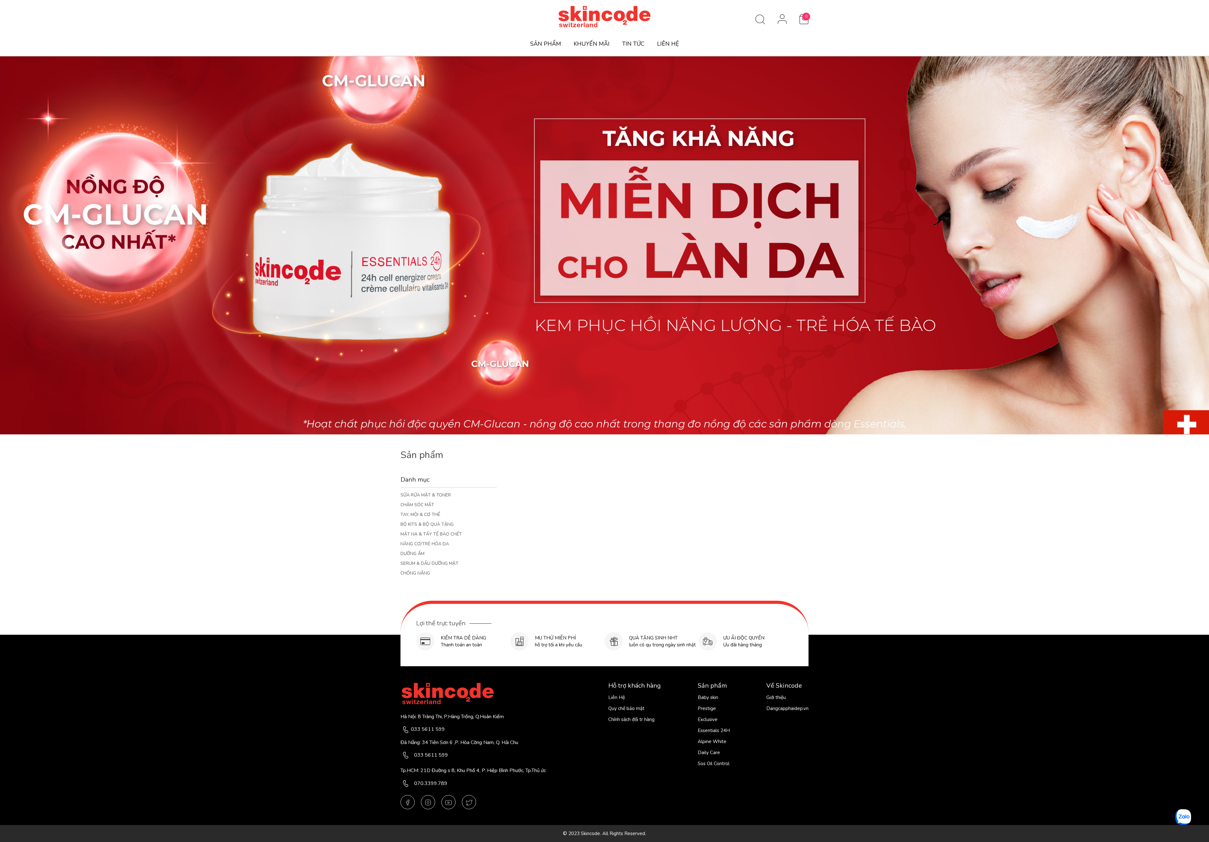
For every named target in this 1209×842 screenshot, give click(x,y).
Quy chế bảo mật (626, 708)
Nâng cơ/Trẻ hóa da (424, 544)
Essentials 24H (714, 730)
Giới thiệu (776, 697)
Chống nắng (415, 573)
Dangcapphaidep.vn (787, 708)
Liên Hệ (616, 697)
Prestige (707, 708)
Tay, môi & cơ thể (420, 515)
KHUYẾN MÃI (592, 44)
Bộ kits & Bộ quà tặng (427, 524)
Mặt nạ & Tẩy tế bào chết (431, 534)
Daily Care (709, 752)
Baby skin (708, 697)
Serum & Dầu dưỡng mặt (429, 563)
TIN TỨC (633, 44)
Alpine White (712, 741)
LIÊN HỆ (668, 44)
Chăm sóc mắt (417, 505)
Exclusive (708, 719)
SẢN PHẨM (545, 44)
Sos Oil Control (713, 763)
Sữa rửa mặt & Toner (425, 495)
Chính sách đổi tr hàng (631, 719)
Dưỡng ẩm (412, 554)
